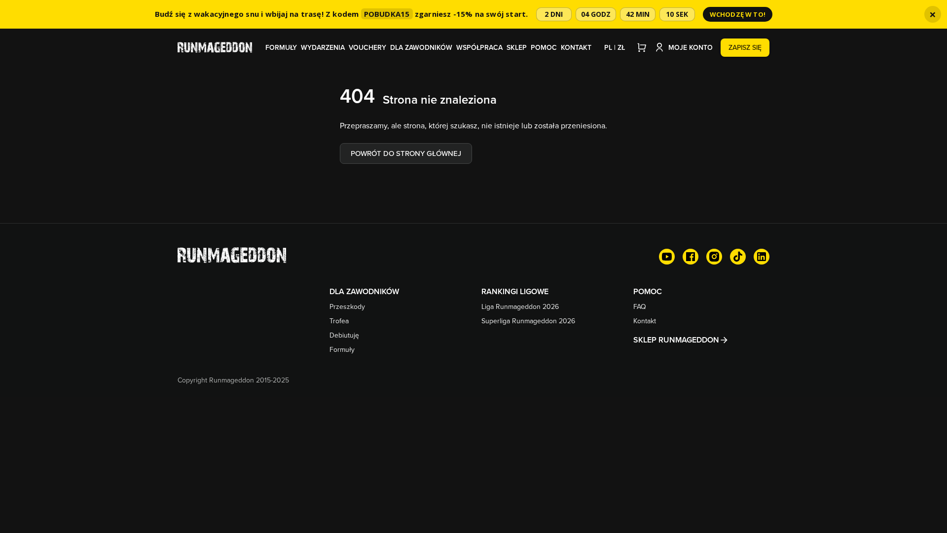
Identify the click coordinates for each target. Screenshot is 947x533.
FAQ (639, 306)
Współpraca (479, 47)
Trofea (339, 321)
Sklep (517, 47)
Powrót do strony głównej (406, 153)
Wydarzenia (323, 47)
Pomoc (544, 47)
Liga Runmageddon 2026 (520, 306)
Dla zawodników (421, 47)
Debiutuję (344, 335)
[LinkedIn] (761, 257)
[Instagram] (714, 257)
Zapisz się (745, 47)
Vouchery (367, 47)
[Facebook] (690, 257)
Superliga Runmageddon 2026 (528, 321)
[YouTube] (667, 257)
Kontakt (576, 47)
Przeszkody (347, 306)
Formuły (281, 47)
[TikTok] (738, 257)
